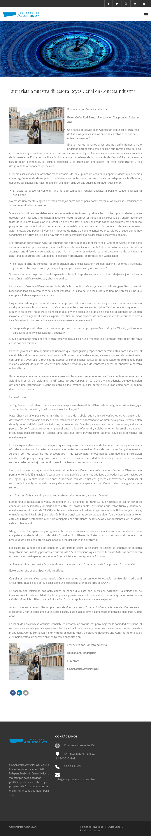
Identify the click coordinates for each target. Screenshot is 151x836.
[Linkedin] (19, 693)
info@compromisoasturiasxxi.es (75, 779)
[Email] (26, 693)
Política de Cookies (90, 830)
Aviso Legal (114, 826)
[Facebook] (13, 693)
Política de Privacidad (91, 826)
